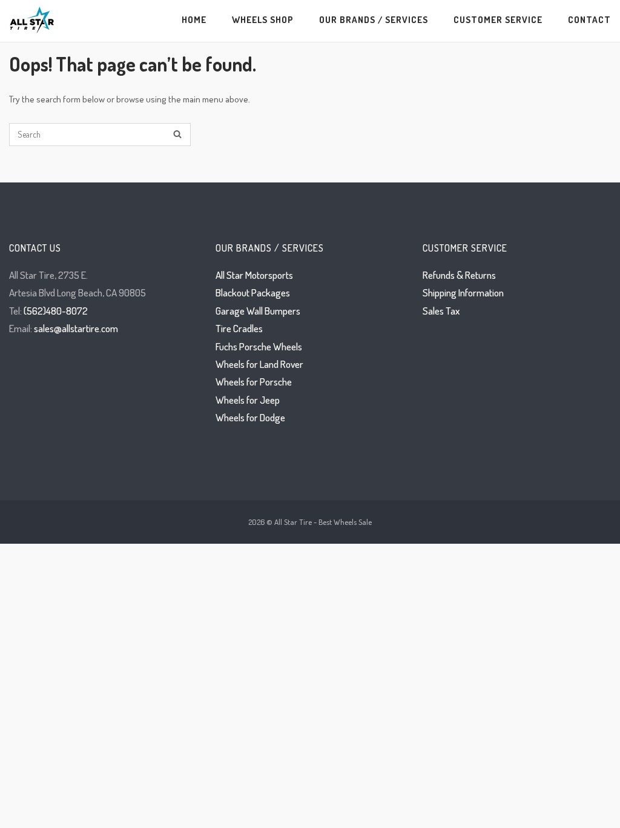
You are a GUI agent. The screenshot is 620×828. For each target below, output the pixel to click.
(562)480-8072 (56, 310)
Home (194, 19)
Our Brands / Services (373, 19)
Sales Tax (441, 310)
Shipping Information (463, 292)
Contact (589, 19)
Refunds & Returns (459, 275)
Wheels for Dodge (250, 417)
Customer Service (497, 19)
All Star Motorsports (254, 275)
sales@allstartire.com (76, 328)
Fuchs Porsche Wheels (259, 346)
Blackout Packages (253, 292)
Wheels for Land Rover (259, 364)
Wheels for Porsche (254, 381)
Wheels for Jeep (248, 399)
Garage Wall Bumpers (258, 310)
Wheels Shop (263, 19)
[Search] (177, 135)
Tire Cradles (239, 328)
